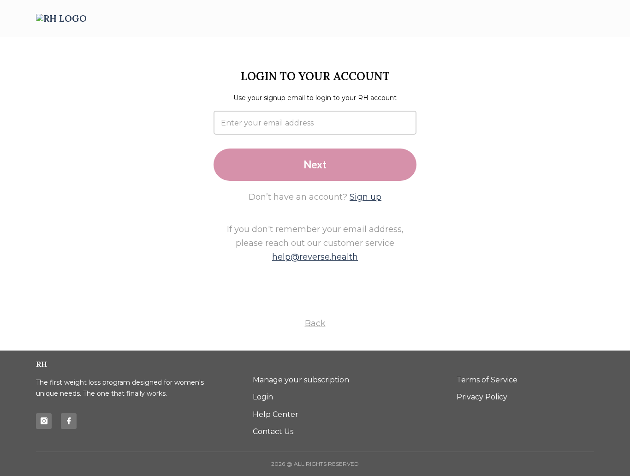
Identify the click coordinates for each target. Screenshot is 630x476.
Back (315, 323)
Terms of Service (487, 379)
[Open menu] (583, 18)
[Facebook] (69, 421)
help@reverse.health (315, 257)
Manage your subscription (301, 379)
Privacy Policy (482, 397)
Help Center (275, 414)
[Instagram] (44, 421)
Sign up (365, 197)
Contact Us (273, 431)
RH (41, 364)
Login (263, 397)
